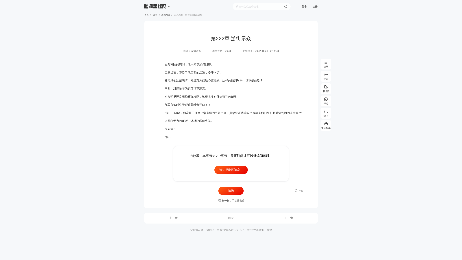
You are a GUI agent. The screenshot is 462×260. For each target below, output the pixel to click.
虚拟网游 (165, 15)
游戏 (155, 15)
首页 (146, 15)
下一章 (288, 218)
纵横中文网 (155, 16)
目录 (231, 218)
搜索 (286, 6)
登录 (304, 6)
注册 (315, 6)
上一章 (173, 218)
